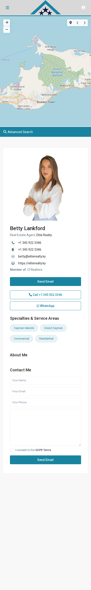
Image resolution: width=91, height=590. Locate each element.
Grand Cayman (53, 328)
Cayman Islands (24, 328)
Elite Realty (44, 235)
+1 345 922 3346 (29, 242)
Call (47, 295)
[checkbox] (11, 450)
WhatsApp (46, 306)
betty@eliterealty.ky (32, 256)
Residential (46, 338)
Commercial (21, 338)
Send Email (45, 281)
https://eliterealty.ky (32, 263)
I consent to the (33, 450)
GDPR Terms (43, 450)
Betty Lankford (27, 228)
